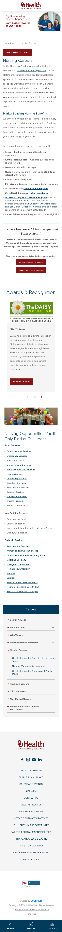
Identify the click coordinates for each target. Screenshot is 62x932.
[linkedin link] (40, 760)
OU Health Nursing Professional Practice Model (33, 672)
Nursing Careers (18, 650)
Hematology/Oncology (18, 568)
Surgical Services (15, 492)
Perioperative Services (18, 546)
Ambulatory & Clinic (17, 478)
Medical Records (31, 804)
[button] (53, 627)
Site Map (32, 914)
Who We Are (16, 635)
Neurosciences (14, 474)
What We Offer (17, 627)
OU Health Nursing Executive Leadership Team (33, 659)
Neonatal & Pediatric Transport (22, 591)
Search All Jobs (18, 620)
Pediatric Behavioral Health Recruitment (24, 708)
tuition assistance (39, 193)
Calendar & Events (31, 784)
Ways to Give (31, 859)
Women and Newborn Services (22, 550)
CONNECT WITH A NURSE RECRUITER (31, 270)
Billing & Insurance (31, 777)
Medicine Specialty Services (21, 469)
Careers (13, 43)
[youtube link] (34, 760)
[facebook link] (22, 760)
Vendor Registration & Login (31, 852)
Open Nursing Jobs (17, 52)
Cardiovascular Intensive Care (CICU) (26, 555)
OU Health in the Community (31, 825)
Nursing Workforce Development (28, 666)
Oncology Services (16, 483)
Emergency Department (19, 564)
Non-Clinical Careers (21, 699)
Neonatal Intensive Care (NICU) (23, 587)
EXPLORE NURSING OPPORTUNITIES (31, 262)
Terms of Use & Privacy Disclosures (32, 909)
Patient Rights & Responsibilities (31, 832)
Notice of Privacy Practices (31, 818)
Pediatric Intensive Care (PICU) (22, 582)
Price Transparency (31, 845)
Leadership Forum (42, 528)
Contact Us (31, 798)
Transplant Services (17, 496)
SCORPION (36, 901)
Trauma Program (15, 501)
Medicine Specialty (16, 559)
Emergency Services (17, 456)
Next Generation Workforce (24, 642)
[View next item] (41, 397)
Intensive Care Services (19, 465)
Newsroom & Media (31, 811)
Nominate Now (21, 381)
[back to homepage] (6, 43)
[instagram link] (28, 760)
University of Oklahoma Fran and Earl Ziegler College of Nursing (30, 205)
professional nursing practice (31, 70)
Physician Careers (19, 684)
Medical (11, 573)
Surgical (11, 577)
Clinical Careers (18, 691)
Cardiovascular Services (19, 451)
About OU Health (31, 770)
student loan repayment (36, 188)
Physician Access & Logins (31, 839)
